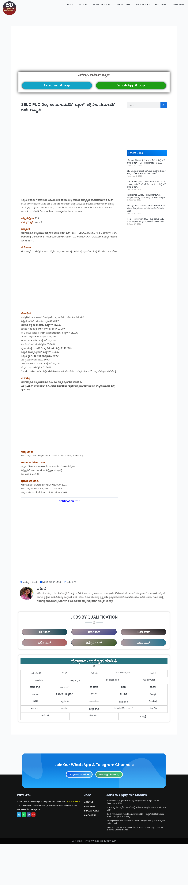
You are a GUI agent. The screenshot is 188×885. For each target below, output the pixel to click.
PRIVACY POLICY (91, 811)
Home (70, 4)
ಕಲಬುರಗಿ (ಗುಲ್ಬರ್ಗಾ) (64, 694)
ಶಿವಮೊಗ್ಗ (153, 701)
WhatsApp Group (131, 85)
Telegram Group (57, 85)
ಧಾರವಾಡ (94, 687)
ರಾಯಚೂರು (94, 701)
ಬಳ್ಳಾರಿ (64, 672)
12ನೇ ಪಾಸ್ (143, 631)
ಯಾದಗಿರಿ (153, 708)
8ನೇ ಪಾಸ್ (44, 631)
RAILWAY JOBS (143, 4)
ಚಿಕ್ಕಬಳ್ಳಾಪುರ (75, 680)
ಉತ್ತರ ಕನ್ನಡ (94, 709)
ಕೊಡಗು (94, 694)
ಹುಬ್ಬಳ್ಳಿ (143, 716)
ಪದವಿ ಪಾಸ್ (143, 642)
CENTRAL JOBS (123, 4)
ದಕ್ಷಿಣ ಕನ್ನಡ (35, 687)
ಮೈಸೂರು (65, 701)
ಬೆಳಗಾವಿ (94, 673)
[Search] (163, 105)
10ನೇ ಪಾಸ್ (94, 631)
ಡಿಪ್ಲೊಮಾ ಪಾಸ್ (94, 642)
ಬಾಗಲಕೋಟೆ (35, 673)
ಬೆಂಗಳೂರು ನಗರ (123, 672)
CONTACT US (90, 815)
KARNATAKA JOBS (101, 4)
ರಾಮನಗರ (123, 702)
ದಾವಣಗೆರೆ (64, 687)
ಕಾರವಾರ (45, 715)
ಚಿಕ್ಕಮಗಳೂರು (149, 680)
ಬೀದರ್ (153, 673)
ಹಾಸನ (153, 687)
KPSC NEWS (160, 4)
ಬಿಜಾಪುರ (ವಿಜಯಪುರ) (123, 708)
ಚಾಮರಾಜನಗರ (112, 680)
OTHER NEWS (177, 4)
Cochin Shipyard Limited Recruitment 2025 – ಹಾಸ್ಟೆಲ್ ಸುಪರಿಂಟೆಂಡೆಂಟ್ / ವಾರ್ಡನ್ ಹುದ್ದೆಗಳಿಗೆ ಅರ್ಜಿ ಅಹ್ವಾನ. (146, 184)
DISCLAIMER (89, 806)
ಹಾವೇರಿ (35, 694)
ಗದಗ (123, 687)
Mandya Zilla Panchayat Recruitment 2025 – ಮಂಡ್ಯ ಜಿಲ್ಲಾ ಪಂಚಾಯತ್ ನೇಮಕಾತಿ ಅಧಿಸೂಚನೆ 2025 (147, 208)
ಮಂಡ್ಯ (35, 701)
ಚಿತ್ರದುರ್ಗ (39, 680)
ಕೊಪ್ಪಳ (153, 694)
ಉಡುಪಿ (64, 708)
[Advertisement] (94, 52)
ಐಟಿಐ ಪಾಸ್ (44, 642)
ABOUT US (88, 802)
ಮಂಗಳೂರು (94, 715)
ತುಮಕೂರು (35, 708)
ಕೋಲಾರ (123, 694)
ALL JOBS (83, 4)
